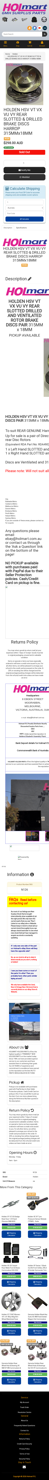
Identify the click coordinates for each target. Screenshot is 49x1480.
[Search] (44, 34)
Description (8, 228)
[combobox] (22, 34)
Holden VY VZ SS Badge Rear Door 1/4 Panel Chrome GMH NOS (11, 1219)
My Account (24, 1402)
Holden (15, 54)
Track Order (24, 1407)
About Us (24, 1420)
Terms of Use (25, 1454)
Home (7, 54)
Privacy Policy (24, 1449)
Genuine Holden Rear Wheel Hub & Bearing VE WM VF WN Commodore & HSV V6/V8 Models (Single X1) (11, 1368)
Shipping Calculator (12, 1234)
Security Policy (24, 1459)
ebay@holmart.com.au (35, 718)
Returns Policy (24, 1439)
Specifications (21, 228)
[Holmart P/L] (24, 8)
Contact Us (24, 1430)
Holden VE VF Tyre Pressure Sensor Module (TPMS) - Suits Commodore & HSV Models (37, 1221)
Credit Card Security (24, 1444)
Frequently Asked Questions (24, 1425)
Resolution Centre (24, 1412)
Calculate (25, 219)
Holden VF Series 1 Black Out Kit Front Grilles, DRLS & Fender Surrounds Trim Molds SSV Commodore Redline (37, 1270)
